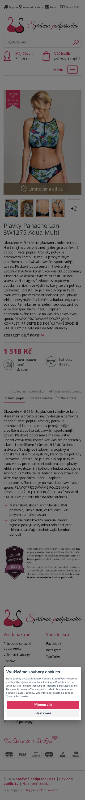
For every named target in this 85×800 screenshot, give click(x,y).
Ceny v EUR (72, 7)
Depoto (39, 790)
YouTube (53, 656)
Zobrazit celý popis (22, 335)
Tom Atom (52, 790)
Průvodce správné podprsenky (17, 645)
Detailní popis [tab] (14, 398)
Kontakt (54, 7)
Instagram (54, 650)
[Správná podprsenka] (42, 618)
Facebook (53, 643)
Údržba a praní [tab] (65, 398)
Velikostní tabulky (17, 654)
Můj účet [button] (23, 56)
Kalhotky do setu (65, 361)
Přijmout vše (43, 704)
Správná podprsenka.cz (35, 779)
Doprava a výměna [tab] (40, 398)
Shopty (29, 790)
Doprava (13, 7)
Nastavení (43, 713)
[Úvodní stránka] (42, 25)
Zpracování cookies (17, 696)
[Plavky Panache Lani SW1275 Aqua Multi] (42, 142)
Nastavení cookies (36, 783)
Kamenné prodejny (33, 7)
